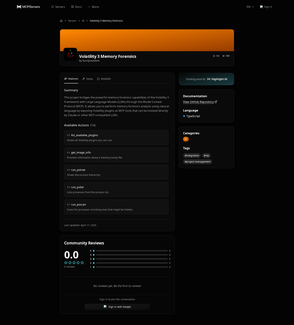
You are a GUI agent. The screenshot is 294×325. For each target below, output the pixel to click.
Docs (78, 7)
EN (248, 7)
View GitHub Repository (198, 102)
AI (83, 20)
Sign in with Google (120, 306)
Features (73, 78)
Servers (60, 7)
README (106, 78)
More (95, 7)
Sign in (268, 6)
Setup (89, 78)
